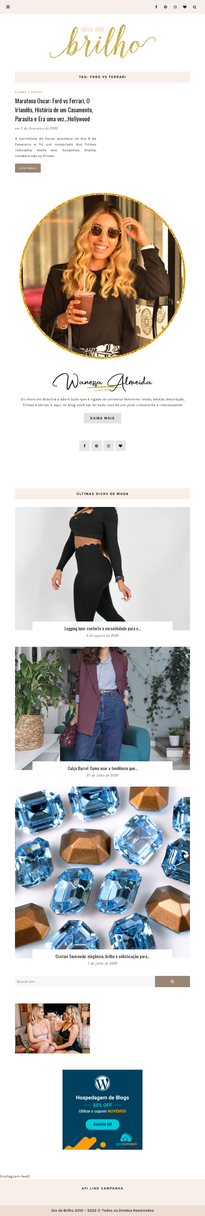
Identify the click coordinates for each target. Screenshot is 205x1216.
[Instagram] (173, 7)
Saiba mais (102, 418)
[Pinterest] (164, 7)
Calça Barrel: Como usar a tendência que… (103, 768)
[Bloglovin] (183, 7)
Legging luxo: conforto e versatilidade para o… (102, 628)
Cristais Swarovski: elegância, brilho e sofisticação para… (103, 956)
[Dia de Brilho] (103, 42)
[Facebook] (154, 7)
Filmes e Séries (28, 92)
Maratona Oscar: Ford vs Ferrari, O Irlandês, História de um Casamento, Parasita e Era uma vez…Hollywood (54, 109)
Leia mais (28, 168)
